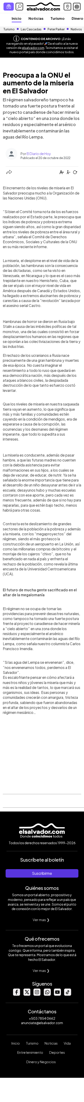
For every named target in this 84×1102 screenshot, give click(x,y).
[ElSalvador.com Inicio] (43, 6)
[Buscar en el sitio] (19, 6)
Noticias (35, 18)
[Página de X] (26, 994)
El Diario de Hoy (39, 153)
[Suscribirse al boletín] (9, 7)
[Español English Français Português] (76, 6)
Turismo (57, 18)
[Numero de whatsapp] (47, 994)
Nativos (76, 29)
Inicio (16, 18)
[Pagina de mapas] (67, 6)
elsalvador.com (33, 48)
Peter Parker (56, 29)
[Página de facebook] (16, 994)
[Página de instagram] (37, 994)
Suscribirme (42, 873)
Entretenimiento (30, 1052)
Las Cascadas (31, 29)
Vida (67, 1043)
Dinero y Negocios (41, 1062)
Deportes (57, 1052)
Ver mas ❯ (41, 919)
